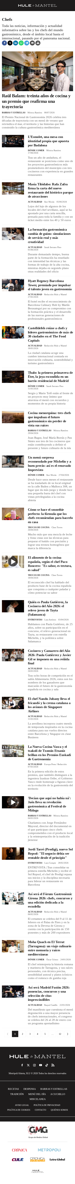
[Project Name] (37, 1056)
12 (60, 1034)
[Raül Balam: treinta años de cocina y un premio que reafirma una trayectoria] (37, 71)
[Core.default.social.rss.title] (53, 1065)
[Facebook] (4, 43)
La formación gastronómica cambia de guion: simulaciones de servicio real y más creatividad (49, 236)
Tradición (17, 1094)
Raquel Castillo (51, 1005)
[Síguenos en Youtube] (41, 1065)
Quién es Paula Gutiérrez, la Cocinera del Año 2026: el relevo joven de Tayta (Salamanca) (48, 608)
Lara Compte (50, 863)
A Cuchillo (57, 1094)
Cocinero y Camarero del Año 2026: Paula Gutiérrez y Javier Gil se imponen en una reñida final (49, 657)
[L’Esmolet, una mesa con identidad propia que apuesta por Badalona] (13, 141)
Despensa (29, 1089)
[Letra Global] (57, 1159)
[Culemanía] (17, 1159)
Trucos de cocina (38, 527)
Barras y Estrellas (13, 112)
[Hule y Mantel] (37, 1171)
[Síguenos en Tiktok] (47, 1065)
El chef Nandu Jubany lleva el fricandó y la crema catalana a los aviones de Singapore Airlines (49, 705)
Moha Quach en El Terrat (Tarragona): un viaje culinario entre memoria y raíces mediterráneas (49, 948)
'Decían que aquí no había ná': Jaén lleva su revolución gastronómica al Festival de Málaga (49, 804)
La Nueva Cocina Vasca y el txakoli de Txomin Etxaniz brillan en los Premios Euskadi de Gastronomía (49, 753)
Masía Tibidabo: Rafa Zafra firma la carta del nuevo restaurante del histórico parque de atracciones (50, 190)
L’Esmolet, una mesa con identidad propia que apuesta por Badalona (48, 141)
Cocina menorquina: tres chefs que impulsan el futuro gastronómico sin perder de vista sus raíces (49, 419)
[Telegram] (26, 43)
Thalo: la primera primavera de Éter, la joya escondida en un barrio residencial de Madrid (50, 377)
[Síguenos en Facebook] (22, 1065)
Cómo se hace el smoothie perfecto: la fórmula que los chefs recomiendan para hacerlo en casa (50, 516)
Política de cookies (18, 1110)
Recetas (13, 1089)
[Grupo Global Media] (37, 1131)
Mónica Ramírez (35, 112)
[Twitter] (10, 43)
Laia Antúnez (50, 619)
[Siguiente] (68, 1034)
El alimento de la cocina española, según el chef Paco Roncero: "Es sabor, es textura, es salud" (50, 564)
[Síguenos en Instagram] (34, 1065)
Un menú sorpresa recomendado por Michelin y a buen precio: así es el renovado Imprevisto (49, 463)
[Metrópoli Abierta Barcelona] (49, 1149)
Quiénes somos (59, 1110)
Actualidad (35, 202)
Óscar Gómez (52, 959)
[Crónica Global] (19, 1150)
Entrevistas (35, 619)
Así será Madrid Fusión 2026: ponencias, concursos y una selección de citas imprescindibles (49, 993)
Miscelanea (38, 1099)
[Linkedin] (15, 43)
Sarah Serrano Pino (52, 247)
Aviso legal (22, 1105)
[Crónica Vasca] (37, 1159)
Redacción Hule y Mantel (55, 294)
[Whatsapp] (21, 43)
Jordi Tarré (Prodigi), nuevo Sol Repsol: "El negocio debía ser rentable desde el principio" (50, 853)
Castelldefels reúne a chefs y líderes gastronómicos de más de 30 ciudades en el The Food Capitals (50, 334)
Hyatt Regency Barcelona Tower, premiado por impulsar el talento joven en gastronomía (50, 285)
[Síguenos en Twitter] (28, 1065)
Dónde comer (36, 150)
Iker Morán (49, 202)
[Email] (32, 43)
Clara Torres (57, 527)
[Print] (37, 43)
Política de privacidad (47, 1105)
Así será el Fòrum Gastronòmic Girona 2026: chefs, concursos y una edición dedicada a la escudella (50, 900)
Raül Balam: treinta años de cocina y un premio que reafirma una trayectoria (36, 101)
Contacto (40, 1110)
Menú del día (37, 1094)
